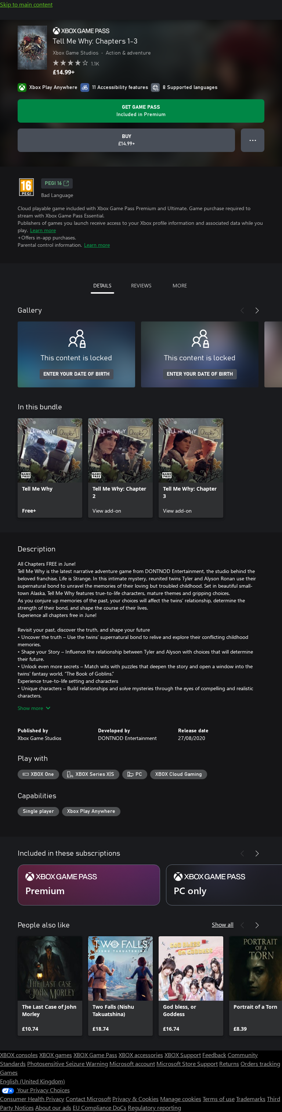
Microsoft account (132, 1063)
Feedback (214, 1055)
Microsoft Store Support (187, 1063)
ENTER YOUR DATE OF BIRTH (76, 374)
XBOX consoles (19, 1055)
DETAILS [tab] (102, 285)
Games (9, 1072)
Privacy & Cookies (135, 1098)
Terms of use (219, 1098)
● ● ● (252, 140)
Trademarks (250, 1098)
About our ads (53, 1107)
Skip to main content (26, 4)
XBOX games (55, 1055)
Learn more (43, 230)
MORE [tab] (180, 285)
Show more (30, 707)
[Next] (257, 310)
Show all (223, 924)
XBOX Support (182, 1055)
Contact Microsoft (88, 1098)
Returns (229, 1063)
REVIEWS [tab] (141, 285)
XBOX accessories (141, 1055)
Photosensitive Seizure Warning (67, 1063)
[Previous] (242, 310)
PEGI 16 (53, 183)
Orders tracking (260, 1063)
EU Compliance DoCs (99, 1107)
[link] (50, 468)
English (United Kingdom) (32, 1081)
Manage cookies (180, 1098)
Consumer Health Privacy (32, 1098)
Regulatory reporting (154, 1107)
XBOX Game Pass (95, 1055)
